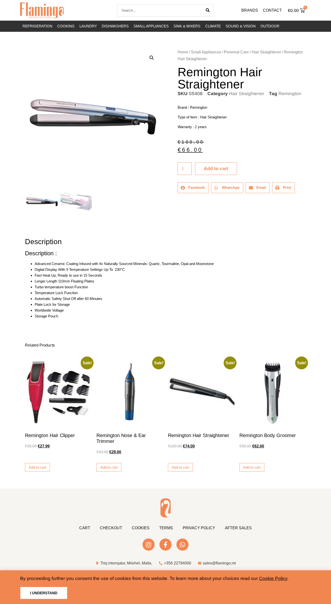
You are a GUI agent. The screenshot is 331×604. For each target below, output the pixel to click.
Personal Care (236, 52)
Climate (213, 26)
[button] (151, 57)
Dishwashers (115, 26)
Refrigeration (37, 26)
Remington (289, 93)
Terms (166, 528)
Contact (272, 10)
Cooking (66, 26)
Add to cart (216, 168)
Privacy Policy (199, 528)
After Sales (238, 528)
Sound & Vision (241, 26)
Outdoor (269, 26)
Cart (84, 528)
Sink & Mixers (186, 26)
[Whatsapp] (182, 544)
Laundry (88, 26)
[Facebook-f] (165, 544)
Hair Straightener (266, 52)
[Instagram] (148, 544)
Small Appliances (151, 26)
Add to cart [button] (37, 467)
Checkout (111, 528)
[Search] (208, 10)
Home (183, 52)
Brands (249, 10)
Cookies (141, 528)
